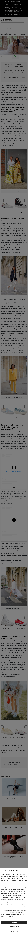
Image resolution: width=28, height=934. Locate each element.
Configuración (14, 931)
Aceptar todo (14, 922)
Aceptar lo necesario (14, 926)
